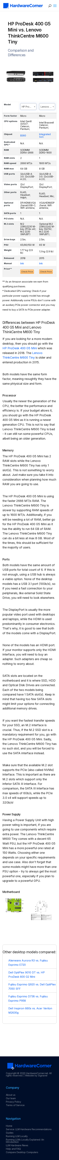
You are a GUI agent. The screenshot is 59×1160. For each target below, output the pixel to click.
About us (10, 1094)
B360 (23, 135)
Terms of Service (15, 1105)
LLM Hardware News (17, 1145)
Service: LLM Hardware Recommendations (29, 1129)
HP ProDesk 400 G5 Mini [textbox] (29, 106)
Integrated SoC (45, 135)
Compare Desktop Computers (22, 1152)
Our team (11, 1098)
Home (9, 1125)
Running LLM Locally (17, 1136)
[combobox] (28, 106)
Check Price (27, 271)
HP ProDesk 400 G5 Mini (19, 348)
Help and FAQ (13, 1148)
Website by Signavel (36, 1075)
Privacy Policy (13, 1101)
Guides (9, 1132)
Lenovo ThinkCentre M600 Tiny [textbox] (48, 106)
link (22, 263)
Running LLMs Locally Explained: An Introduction (25, 1140)
